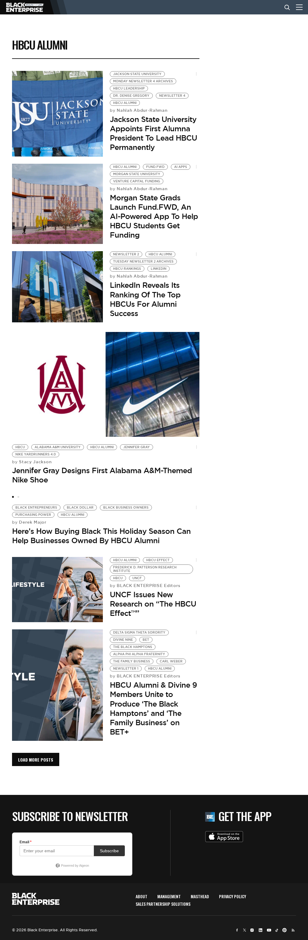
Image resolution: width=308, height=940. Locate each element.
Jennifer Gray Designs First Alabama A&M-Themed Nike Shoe (102, 475)
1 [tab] (13, 497)
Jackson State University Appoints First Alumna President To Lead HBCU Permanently (153, 133)
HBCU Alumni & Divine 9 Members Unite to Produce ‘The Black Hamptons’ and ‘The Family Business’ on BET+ (153, 708)
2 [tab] (18, 497)
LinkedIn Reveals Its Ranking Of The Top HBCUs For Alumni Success (145, 299)
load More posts (35, 759)
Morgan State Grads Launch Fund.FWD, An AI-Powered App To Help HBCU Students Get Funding (154, 216)
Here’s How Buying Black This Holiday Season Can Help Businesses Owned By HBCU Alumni (101, 535)
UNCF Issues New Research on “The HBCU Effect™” (153, 604)
